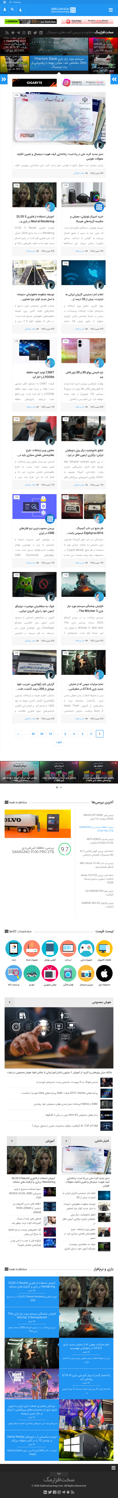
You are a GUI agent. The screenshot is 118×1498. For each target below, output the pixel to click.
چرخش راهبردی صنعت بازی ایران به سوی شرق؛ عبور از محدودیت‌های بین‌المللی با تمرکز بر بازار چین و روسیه (32, 1410)
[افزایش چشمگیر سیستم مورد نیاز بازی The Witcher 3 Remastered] (83, 584)
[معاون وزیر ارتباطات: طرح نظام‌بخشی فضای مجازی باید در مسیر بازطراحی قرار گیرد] (34, 428)
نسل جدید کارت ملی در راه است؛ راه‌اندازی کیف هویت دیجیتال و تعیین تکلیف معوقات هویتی (87, 1182)
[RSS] (7, 33)
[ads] (87, 21)
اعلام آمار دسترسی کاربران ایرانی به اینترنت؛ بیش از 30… (79, 1195)
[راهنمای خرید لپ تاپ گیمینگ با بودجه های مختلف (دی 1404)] (19, 772)
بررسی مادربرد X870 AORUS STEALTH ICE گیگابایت (34, 850)
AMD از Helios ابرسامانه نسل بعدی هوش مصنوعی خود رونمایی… (65, 1104)
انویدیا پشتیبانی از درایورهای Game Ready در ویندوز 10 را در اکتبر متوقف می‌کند (32, 1438)
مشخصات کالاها (19, 931)
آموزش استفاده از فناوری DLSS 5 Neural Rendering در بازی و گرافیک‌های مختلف (35, 221)
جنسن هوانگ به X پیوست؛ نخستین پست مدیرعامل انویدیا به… (66, 1082)
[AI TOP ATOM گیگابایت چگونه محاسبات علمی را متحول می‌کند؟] (106, 1126)
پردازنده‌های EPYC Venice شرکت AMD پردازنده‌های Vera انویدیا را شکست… (59, 1093)
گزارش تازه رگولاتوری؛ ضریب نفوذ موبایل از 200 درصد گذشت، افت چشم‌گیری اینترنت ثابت (35, 689)
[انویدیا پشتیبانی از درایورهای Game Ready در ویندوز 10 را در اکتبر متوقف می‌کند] (86, 1445)
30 (33, 734)
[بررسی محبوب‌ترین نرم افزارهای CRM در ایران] (34, 506)
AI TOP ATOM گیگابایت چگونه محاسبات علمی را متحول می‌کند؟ (65, 1126)
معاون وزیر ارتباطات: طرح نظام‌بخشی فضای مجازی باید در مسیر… (79, 1233)
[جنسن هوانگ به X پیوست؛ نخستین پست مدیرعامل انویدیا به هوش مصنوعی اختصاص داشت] (106, 1082)
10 (50, 734)
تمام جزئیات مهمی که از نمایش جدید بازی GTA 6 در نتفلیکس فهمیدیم (86, 689)
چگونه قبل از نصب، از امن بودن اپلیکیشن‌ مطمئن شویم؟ (25, 1243)
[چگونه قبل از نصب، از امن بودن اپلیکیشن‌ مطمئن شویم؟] (50, 1243)
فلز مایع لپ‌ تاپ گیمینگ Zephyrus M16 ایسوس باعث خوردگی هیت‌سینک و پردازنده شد (84, 533)
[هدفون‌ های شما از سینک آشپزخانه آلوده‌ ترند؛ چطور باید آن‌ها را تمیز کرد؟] (50, 1221)
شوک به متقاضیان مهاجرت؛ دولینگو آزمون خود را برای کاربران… (79, 1246)
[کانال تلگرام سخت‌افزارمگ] (19, 33)
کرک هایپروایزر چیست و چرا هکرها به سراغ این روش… (24, 1232)
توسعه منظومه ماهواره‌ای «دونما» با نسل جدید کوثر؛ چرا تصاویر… (79, 1206)
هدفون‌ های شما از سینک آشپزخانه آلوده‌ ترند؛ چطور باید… (25, 1221)
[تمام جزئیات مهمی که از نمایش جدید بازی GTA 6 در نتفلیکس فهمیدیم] (83, 662)
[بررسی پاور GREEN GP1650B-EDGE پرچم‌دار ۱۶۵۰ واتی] (103, 46)
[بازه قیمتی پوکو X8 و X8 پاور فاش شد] (83, 350)
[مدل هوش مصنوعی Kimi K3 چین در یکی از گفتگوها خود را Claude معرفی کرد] (106, 1115)
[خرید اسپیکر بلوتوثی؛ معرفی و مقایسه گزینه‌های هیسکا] (83, 195)
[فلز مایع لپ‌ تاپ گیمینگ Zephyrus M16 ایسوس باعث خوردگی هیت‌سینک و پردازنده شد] (83, 506)
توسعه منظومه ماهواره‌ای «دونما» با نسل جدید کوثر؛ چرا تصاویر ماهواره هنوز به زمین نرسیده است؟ (34, 299)
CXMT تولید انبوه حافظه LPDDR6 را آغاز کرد (40, 375)
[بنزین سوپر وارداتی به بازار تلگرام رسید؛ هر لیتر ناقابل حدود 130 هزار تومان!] (103, 64)
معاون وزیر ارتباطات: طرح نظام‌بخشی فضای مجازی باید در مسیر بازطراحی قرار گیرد (36, 455)
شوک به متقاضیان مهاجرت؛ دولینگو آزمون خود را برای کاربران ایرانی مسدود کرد (34, 611)
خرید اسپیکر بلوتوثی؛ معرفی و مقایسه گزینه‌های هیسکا (86, 219)
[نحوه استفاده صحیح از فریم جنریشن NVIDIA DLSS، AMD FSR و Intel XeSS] (50, 1191)
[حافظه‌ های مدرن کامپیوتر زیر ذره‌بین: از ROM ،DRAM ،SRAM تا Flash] (50, 1206)
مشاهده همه (17, 802)
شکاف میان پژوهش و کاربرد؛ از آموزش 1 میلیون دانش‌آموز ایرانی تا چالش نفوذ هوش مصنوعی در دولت (59, 1072)
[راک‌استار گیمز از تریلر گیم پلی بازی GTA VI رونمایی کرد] (32, 1384)
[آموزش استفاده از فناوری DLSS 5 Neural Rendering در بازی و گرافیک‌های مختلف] (34, 195)
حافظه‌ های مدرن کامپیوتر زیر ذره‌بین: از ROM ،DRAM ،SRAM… (27, 1208)
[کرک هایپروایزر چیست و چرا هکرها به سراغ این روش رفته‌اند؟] (50, 1232)
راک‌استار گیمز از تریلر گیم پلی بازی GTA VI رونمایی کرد (86, 1377)
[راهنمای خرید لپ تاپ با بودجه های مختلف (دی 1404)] (59, 772)
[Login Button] (4, 9)
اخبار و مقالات (80, 251)
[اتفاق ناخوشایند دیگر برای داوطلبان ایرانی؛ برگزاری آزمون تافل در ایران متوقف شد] (83, 428)
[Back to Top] (59, 1474)
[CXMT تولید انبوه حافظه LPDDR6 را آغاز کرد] (34, 350)
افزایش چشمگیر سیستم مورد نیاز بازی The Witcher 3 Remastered (85, 611)
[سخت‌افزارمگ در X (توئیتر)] (35, 33)
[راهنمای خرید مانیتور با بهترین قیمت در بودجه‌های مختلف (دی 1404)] (98, 772)
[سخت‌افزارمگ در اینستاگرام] (24, 33)
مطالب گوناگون (79, 173)
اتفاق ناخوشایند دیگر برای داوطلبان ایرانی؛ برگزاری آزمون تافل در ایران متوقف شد (84, 455)
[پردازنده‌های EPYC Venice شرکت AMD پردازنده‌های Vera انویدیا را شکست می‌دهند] (106, 1093)
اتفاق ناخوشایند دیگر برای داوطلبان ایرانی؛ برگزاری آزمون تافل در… (78, 1219)
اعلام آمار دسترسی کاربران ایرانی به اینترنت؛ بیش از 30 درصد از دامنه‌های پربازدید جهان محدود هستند (84, 301)
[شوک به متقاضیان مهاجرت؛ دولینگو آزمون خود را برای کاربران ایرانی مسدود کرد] (34, 584)
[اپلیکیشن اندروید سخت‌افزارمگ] (13, 33)
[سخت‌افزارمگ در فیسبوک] (30, 33)
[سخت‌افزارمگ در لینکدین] (41, 33)
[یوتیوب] (83, 82)
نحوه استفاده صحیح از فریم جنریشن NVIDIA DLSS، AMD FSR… (25, 1193)
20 (41, 734)
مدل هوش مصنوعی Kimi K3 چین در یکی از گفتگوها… (71, 1115)
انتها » (59, 742)
